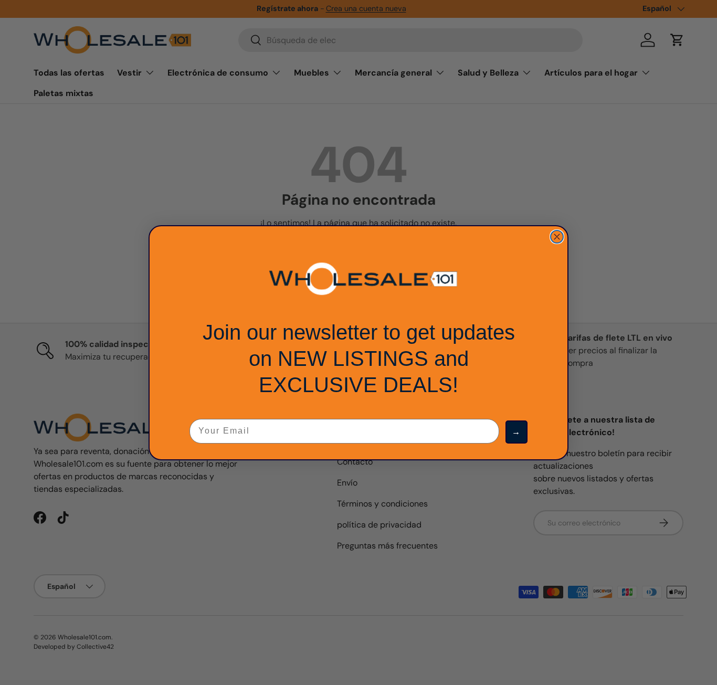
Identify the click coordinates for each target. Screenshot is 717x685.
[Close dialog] (557, 236)
